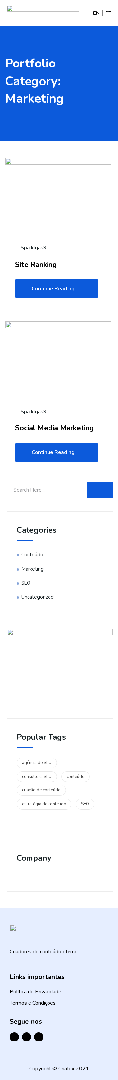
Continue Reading (53, 288)
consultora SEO (37, 777)
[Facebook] (14, 1036)
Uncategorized (37, 597)
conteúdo (76, 777)
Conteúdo (32, 555)
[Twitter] (38, 1036)
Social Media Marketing (54, 428)
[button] (78, 13)
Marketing (32, 569)
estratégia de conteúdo (44, 804)
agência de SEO (37, 763)
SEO (25, 583)
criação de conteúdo (41, 790)
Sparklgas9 (33, 247)
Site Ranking (36, 264)
